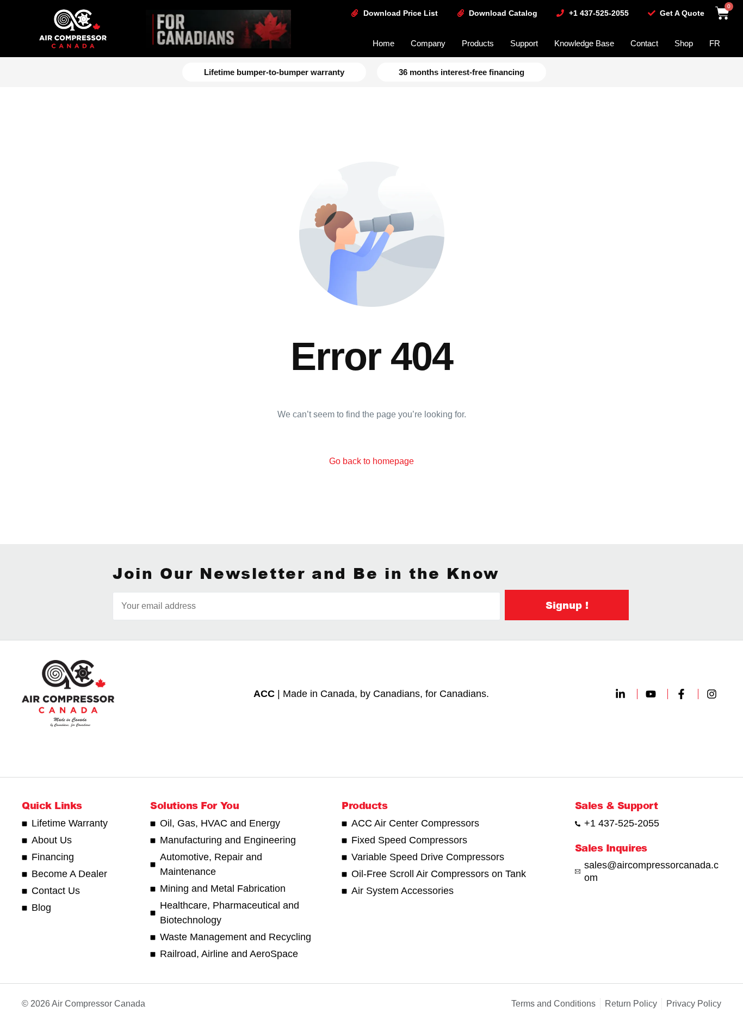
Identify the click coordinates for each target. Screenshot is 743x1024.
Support (524, 43)
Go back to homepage (371, 461)
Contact (644, 43)
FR (714, 43)
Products (478, 43)
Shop (683, 43)
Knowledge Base (584, 43)
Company (428, 43)
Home (383, 43)
